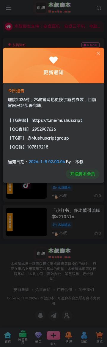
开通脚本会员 (82, 174)
